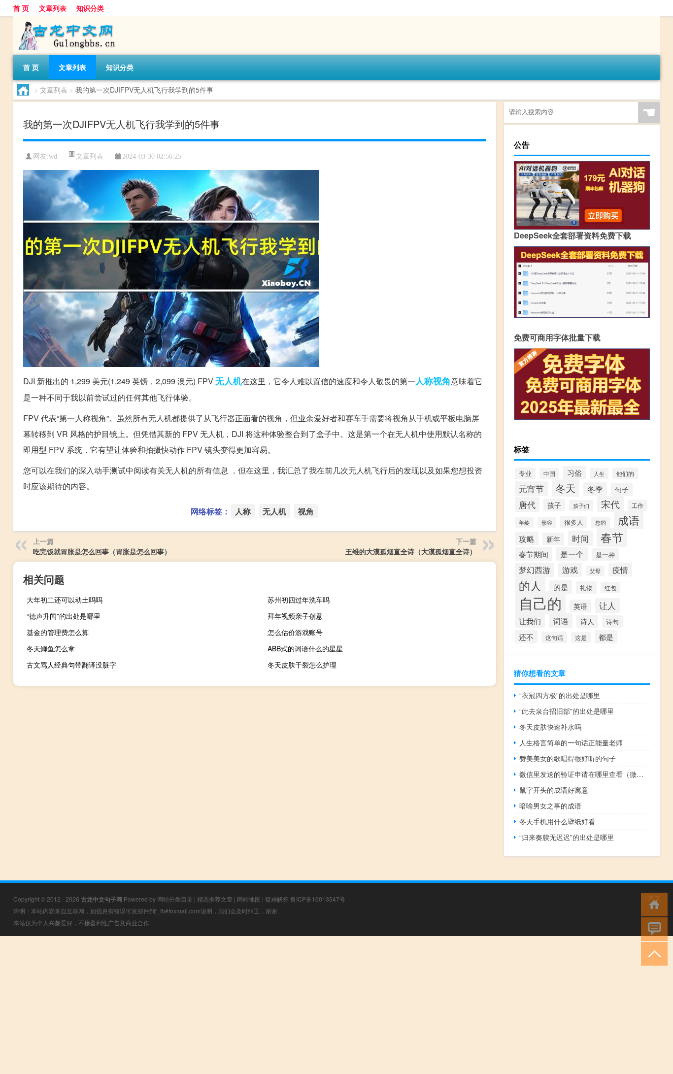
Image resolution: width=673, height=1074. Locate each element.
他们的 (625, 473)
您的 (600, 522)
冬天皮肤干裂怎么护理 (302, 665)
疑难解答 (277, 899)
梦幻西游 (534, 569)
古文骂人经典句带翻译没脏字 (71, 665)
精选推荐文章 (215, 899)
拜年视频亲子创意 (295, 616)
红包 (610, 587)
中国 (549, 473)
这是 (581, 637)
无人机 (228, 380)
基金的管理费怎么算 (58, 632)
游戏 (570, 569)
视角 (442, 380)
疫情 (620, 569)
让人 (607, 605)
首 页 (21, 8)
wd (53, 156)
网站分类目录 (175, 899)
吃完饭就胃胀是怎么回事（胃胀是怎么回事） (102, 551)
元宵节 (531, 489)
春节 (612, 537)
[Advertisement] (295, 1005)
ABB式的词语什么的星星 (305, 648)
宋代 (610, 504)
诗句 (612, 621)
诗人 (587, 621)
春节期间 (533, 553)
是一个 (572, 553)
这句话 (554, 637)
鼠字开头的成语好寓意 (553, 790)
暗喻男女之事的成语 (550, 805)
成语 (628, 520)
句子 (622, 489)
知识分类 (90, 8)
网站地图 (249, 899)
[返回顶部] (652, 953)
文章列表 (53, 8)
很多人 (573, 522)
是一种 (605, 554)
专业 (525, 473)
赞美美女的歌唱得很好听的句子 (567, 758)
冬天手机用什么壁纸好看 (557, 821)
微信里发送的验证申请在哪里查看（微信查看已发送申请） (584, 774)
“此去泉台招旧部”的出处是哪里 (566, 711)
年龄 (524, 522)
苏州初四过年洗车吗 (299, 599)
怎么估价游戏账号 (295, 632)
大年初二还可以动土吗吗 (64, 599)
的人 (530, 585)
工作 (637, 505)
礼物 (586, 587)
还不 (526, 636)
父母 (595, 570)
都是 (606, 637)
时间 (580, 538)
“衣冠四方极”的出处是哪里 (559, 695)
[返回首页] (652, 904)
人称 (424, 380)
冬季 (595, 488)
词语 (561, 621)
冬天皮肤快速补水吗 (550, 727)
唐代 (527, 504)
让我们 (530, 621)
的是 (560, 587)
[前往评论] (652, 928)
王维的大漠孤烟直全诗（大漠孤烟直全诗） (410, 551)
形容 (546, 522)
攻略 (527, 538)
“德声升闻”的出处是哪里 (64, 616)
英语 (580, 606)
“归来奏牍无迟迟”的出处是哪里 (566, 837)
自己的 (540, 602)
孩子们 (581, 505)
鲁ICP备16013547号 (317, 899)
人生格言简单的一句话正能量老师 (571, 742)
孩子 (554, 505)
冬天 (565, 488)
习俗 (574, 473)
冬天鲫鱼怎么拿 (51, 648)
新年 (553, 539)
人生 (599, 473)
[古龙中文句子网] (65, 19)
